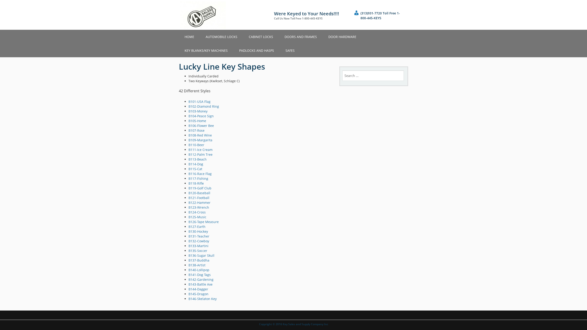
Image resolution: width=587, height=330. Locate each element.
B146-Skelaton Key (202, 299)
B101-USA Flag (199, 101)
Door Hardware (342, 37)
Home (189, 37)
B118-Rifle (196, 183)
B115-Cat (195, 169)
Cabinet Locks (261, 37)
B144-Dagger (198, 289)
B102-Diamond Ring (203, 106)
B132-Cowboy (198, 241)
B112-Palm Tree (200, 154)
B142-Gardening (200, 279)
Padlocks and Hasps (256, 50)
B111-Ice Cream (200, 149)
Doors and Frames (301, 37)
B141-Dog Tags (199, 275)
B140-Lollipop (198, 270)
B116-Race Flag (200, 174)
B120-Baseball (199, 193)
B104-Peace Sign (201, 116)
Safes (290, 50)
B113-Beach (197, 159)
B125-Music (197, 217)
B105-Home (197, 121)
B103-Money (198, 111)
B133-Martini (198, 246)
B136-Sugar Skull (201, 255)
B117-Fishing (198, 178)
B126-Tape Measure (203, 222)
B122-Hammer (199, 202)
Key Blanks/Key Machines (206, 50)
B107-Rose (196, 130)
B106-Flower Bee (201, 125)
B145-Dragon (198, 294)
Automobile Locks (221, 37)
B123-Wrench (198, 207)
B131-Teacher (198, 236)
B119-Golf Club (199, 188)
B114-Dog (195, 164)
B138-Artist (196, 265)
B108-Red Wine (200, 135)
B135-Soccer (197, 250)
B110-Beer (196, 145)
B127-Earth (196, 226)
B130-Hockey (198, 231)
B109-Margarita (200, 140)
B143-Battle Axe (200, 284)
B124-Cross (197, 212)
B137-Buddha (198, 260)
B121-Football (198, 198)
